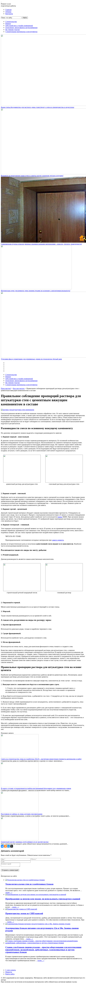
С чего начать (10, 970)
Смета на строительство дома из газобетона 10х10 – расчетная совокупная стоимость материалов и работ (41, 759)
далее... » (8, 892)
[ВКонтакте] (2, 846)
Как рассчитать (19, 388)
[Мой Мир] (8, 846)
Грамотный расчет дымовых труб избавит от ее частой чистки (24, 842)
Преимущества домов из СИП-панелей (24, 913)
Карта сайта (9, 974)
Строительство (11, 22)
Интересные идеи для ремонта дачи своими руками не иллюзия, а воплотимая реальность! (35, 291)
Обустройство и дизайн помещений (19, 26)
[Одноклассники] (5, 846)
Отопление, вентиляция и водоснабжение (21, 28)
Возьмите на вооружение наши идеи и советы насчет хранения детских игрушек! (32, 176)
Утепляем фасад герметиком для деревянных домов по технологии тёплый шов (31, 359)
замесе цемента (58, 540)
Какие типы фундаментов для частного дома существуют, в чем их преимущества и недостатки (37, 107)
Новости (8, 972)
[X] (11, 846)
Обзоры (8, 12)
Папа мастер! (6, 388)
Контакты (9, 14)
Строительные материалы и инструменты (21, 32)
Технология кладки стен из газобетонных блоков (29, 884)
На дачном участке (12, 30)
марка (60, 517)
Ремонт (8, 24)
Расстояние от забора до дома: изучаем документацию (21, 814)
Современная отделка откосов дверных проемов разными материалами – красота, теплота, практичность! (41, 244)
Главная (8, 10)
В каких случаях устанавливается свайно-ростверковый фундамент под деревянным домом (36, 788)
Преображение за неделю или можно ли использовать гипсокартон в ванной (42, 899)
